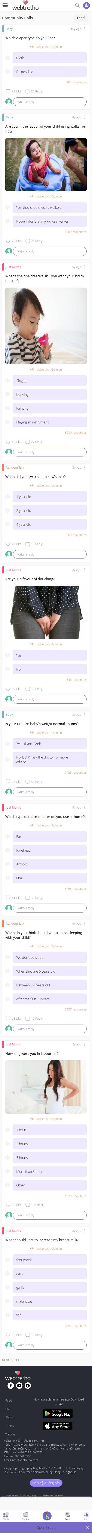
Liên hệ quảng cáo (46, 1483)
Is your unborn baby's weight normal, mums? (41, 723)
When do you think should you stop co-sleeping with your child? (43, 935)
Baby (9, 29)
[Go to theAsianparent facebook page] (10, 1385)
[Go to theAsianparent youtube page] (19, 1385)
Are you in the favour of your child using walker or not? (45, 128)
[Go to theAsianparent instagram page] (28, 1385)
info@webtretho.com (25, 1460)
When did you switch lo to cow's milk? (35, 476)
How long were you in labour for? (32, 1053)
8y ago (76, 117)
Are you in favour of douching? (30, 579)
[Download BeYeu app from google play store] (57, 1414)
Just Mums (13, 267)
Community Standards (52, 1495)
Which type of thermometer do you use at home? (45, 816)
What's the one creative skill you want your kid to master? (44, 278)
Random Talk (15, 467)
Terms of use (11, 1495)
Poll (17, 1360)
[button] (46, 1527)
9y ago (76, 267)
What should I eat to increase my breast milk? (42, 1240)
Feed (81, 18)
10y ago (76, 29)
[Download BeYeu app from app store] (57, 1426)
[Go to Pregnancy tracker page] (47, 1516)
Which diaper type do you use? (30, 38)
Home (5, 1360)
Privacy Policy (29, 1495)
